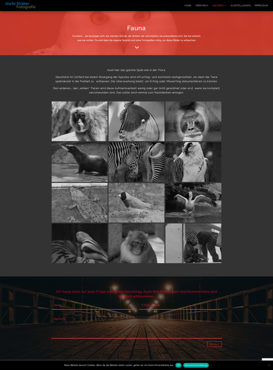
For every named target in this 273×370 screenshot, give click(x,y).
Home (188, 5)
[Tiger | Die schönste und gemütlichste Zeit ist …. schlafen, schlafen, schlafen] (80, 262)
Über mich (201, 5)
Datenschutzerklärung (196, 365)
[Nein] (269, 365)
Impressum (261, 5)
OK (178, 365)
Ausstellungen (241, 5)
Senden (214, 344)
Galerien (217, 5)
